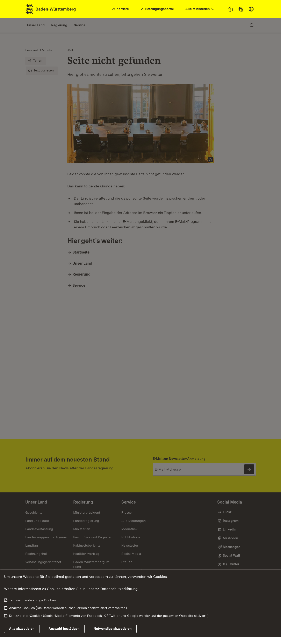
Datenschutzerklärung (119, 589)
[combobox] (200, 9)
